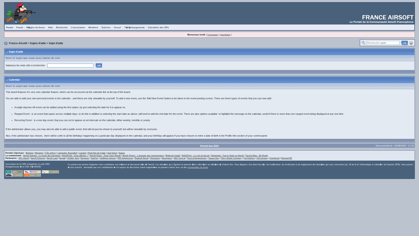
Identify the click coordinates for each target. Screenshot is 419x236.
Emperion (85, 158)
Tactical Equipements (196, 158)
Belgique (29, 153)
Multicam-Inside (173, 155)
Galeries (106, 27)
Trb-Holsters (249, 158)
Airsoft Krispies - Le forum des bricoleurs (41, 155)
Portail (9, 27)
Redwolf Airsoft (142, 158)
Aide (50, 27)
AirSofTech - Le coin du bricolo (196, 155)
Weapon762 (286, 158)
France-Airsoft (18, 43)
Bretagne (39, 153)
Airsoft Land (52, 158)
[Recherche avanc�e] (411, 42)
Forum (19, 27)
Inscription (225, 34)
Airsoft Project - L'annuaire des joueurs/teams (143, 155)
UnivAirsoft (275, 158)
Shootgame (167, 158)
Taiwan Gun (213, 158)
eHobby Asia (73, 158)
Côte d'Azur (50, 153)
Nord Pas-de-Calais (97, 153)
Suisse (122, 153)
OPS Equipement (125, 158)
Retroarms (155, 158)
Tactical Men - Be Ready (257, 155)
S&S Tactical (179, 158)
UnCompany (262, 158)
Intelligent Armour (108, 158)
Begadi (62, 158)
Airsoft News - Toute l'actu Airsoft (105, 155)
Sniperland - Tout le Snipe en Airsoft (227, 155)
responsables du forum (197, 167)
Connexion (212, 34)
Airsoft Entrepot (38, 158)
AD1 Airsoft (24, 158)
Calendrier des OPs (158, 27)
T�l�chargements (134, 27)
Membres (93, 27)
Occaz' (117, 27)
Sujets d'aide (38, 43)
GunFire (94, 158)
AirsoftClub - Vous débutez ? (75, 155)
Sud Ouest (112, 153)
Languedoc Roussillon (67, 153)
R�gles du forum (35, 27)
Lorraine (82, 153)
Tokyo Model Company (231, 158)
